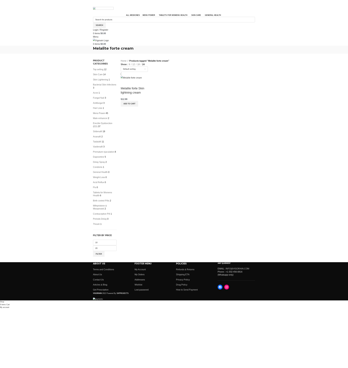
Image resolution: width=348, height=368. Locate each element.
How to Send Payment (187, 290)
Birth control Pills (101, 201)
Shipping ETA (182, 274)
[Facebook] (220, 287)
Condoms (97, 167)
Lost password (142, 290)
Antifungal (98, 103)
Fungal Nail (98, 98)
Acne (95, 93)
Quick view (131, 83)
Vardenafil (98, 147)
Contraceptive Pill (101, 214)
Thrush (96, 224)
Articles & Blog (100, 285)
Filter (99, 254)
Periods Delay (100, 219)
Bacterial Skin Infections (104, 85)
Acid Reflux (98, 182)
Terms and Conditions (103, 269)
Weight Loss (99, 177)
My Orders (140, 274)
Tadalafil (97, 141)
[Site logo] (103, 10)
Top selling (98, 69)
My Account (140, 269)
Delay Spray (99, 162)
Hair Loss (97, 108)
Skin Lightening (100, 79)
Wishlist (138, 285)
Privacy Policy (183, 280)
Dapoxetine (98, 157)
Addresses (140, 280)
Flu (94, 187)
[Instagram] (226, 287)
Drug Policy (181, 285)
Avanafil (97, 136)
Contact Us (98, 280)
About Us (97, 274)
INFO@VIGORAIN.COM (237, 269)
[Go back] (89, 49)
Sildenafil (97, 131)
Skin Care (98, 74)
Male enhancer (100, 118)
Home (124, 61)
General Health (100, 172)
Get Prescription (100, 290)
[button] (129, 104)
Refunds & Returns (185, 269)
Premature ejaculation (103, 152)
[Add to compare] (124, 83)
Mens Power (99, 113)
